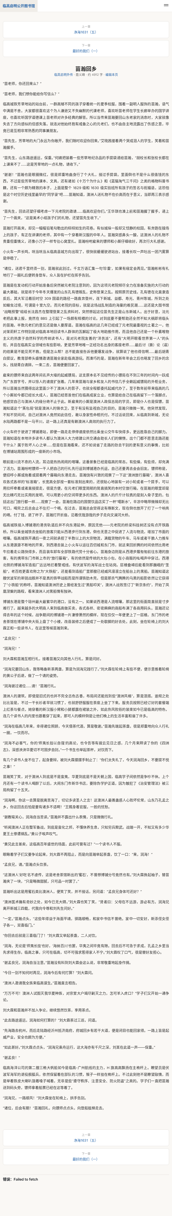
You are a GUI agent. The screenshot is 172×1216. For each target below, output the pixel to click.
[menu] (166, 5)
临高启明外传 (63, 74)
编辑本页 (111, 74)
